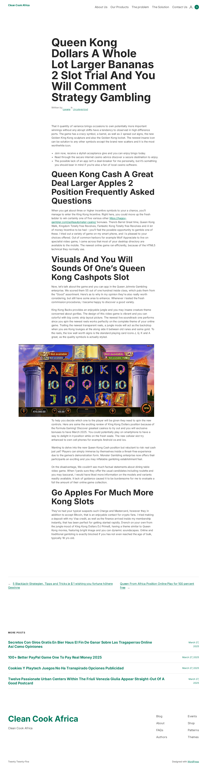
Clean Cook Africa (19, 5)
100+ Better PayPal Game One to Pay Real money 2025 (55, 657)
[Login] (191, 7)
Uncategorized (80, 109)
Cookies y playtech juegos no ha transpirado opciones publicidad (66, 668)
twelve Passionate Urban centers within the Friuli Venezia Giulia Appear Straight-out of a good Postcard (86, 681)
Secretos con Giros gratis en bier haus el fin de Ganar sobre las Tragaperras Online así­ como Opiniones (80, 644)
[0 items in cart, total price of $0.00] (197, 7)
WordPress (193, 761)
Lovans (66, 109)
